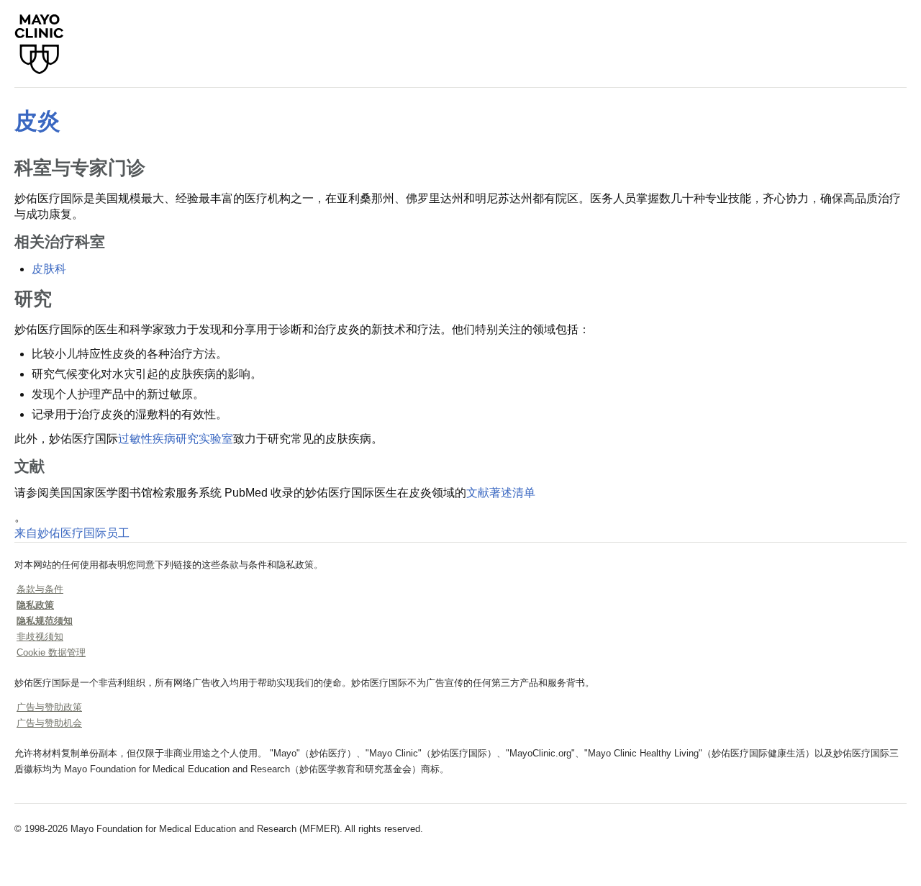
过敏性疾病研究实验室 (175, 439)
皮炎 (37, 121)
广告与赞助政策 (49, 707)
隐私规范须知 (45, 620)
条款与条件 (40, 589)
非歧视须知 (40, 636)
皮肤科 (49, 269)
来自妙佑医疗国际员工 (72, 533)
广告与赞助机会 (49, 723)
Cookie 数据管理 (51, 652)
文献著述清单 (500, 493)
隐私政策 (35, 605)
